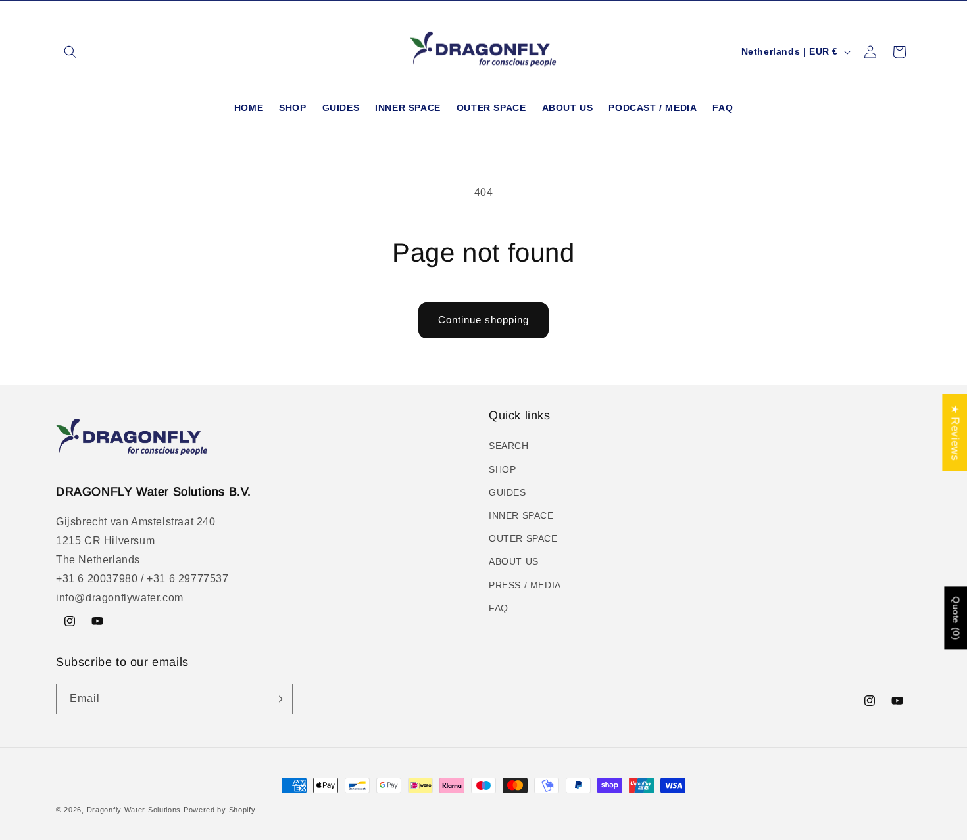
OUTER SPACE (523, 538)
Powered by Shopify (220, 810)
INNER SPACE (521, 515)
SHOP (502, 469)
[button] (70, 51)
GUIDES (507, 492)
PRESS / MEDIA (525, 585)
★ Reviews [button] (954, 432)
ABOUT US (514, 561)
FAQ (498, 608)
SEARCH (509, 445)
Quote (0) (956, 618)
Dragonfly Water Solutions (134, 810)
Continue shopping (483, 319)
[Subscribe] (277, 699)
